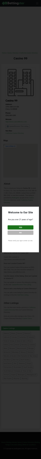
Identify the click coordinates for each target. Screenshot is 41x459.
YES (20, 227)
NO (20, 233)
